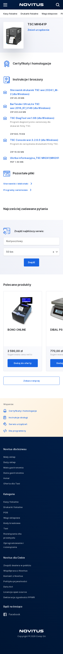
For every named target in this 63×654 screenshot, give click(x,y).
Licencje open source (15, 592)
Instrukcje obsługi (18, 417)
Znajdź (31, 262)
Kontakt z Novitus (13, 576)
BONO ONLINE (17, 329)
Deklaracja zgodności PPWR (19, 597)
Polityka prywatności (15, 581)
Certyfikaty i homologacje (23, 410)
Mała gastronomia (13, 467)
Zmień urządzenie (38, 29)
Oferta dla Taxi (11, 483)
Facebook (14, 614)
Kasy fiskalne (10, 13)
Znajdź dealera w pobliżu (17, 565)
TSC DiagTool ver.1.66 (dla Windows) (32, 118)
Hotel (6, 478)
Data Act (8, 586)
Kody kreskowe (11, 523)
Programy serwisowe (15, 190)
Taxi (5, 528)
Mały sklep (9, 457)
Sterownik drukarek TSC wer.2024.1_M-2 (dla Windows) (34, 92)
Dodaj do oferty (23, 363)
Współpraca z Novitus (15, 570)
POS (5, 512)
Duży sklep (9, 462)
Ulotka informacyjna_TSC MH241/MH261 (34, 158)
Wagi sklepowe (49, 13)
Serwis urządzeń (18, 424)
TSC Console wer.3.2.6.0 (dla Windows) (34, 140)
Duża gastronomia (13, 473)
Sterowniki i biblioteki (15, 183)
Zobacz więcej (31, 380)
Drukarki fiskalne (29, 13)
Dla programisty (17, 430)
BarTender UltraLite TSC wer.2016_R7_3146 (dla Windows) (30, 106)
